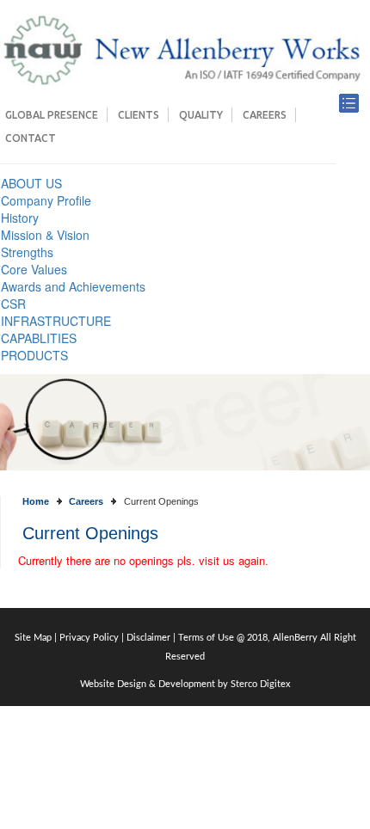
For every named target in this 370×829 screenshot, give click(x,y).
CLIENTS (138, 114)
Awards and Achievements (73, 286)
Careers (265, 114)
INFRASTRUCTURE (56, 320)
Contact (30, 138)
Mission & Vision (45, 234)
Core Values (34, 269)
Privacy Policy (89, 637)
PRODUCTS (34, 355)
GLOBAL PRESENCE (51, 114)
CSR (13, 303)
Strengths (27, 252)
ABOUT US (31, 183)
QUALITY (201, 114)
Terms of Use (206, 637)
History (20, 217)
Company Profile (46, 200)
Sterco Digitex (260, 684)
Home (35, 501)
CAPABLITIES (39, 338)
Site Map (34, 637)
